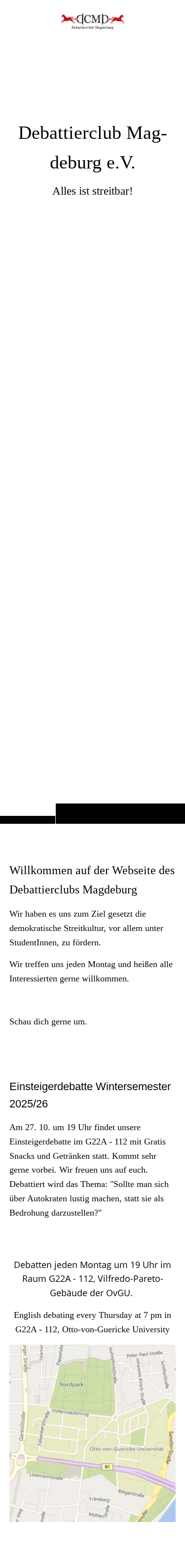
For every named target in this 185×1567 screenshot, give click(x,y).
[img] (92, 431)
